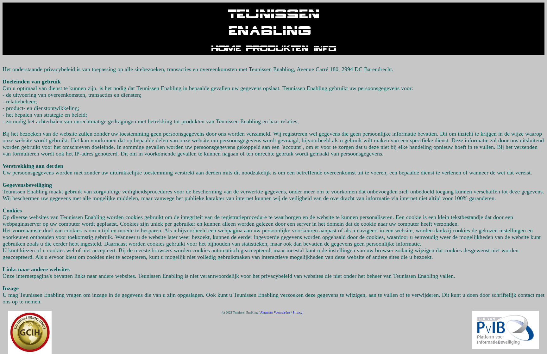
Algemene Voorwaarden (275, 312)
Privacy (297, 312)
